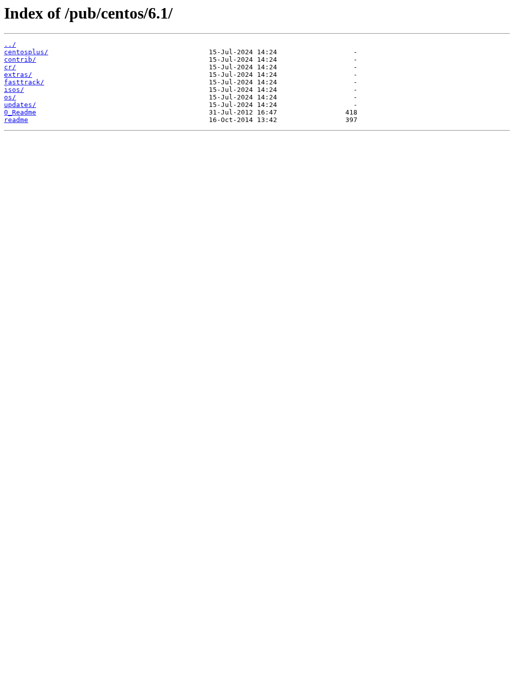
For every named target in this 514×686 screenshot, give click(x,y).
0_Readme (20, 112)
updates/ (20, 104)
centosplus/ (26, 52)
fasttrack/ (24, 82)
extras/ (18, 74)
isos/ (14, 89)
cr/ (10, 67)
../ (10, 44)
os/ (10, 97)
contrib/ (20, 59)
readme (16, 120)
